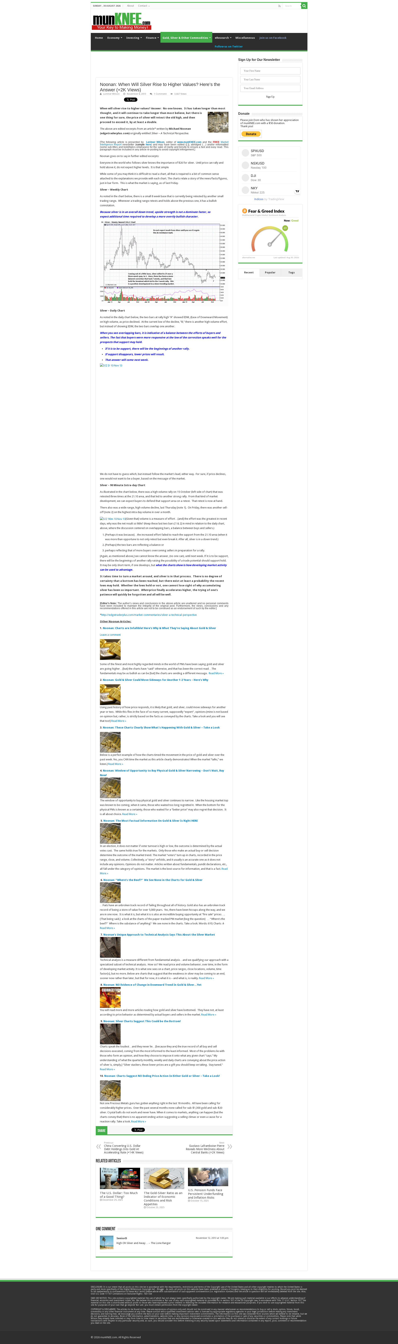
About (130, 5)
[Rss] (279, 6)
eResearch (222, 37)
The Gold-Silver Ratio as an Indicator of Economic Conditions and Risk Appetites (163, 1198)
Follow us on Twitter (229, 46)
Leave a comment (110, 634)
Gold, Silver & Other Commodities (185, 37)
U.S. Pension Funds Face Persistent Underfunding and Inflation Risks (205, 1193)
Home (99, 37)
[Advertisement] (164, 67)
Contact (142, 5)
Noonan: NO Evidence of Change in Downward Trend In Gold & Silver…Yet (152, 984)
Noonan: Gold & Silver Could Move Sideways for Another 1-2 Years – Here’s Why (155, 679)
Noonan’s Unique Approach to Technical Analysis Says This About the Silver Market (159, 934)
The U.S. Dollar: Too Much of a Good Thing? (119, 1195)
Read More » (216, 673)
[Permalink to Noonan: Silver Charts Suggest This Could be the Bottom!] (110, 1033)
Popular (270, 272)
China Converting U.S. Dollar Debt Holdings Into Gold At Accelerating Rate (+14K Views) (123, 1147)
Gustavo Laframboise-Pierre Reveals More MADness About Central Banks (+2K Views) (205, 1147)
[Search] (304, 6)
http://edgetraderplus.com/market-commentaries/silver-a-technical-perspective (149, 614)
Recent (249, 272)
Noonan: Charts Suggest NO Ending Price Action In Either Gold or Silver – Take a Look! (162, 1075)
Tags (291, 272)
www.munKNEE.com (189, 142)
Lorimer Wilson (111, 94)
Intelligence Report (111, 144)
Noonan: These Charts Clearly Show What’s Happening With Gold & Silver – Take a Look (161, 727)
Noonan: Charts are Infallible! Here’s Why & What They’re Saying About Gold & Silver (159, 628)
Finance (151, 37)
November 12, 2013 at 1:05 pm (212, 1238)
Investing (132, 37)
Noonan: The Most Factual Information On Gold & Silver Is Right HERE (150, 820)
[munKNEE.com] (121, 20)
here (148, 144)
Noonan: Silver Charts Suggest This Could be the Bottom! (142, 1021)
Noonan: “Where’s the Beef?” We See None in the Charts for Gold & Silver (153, 880)
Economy (113, 37)
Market (224, 142)
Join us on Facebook (273, 37)
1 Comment (160, 94)
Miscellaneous (245, 37)
